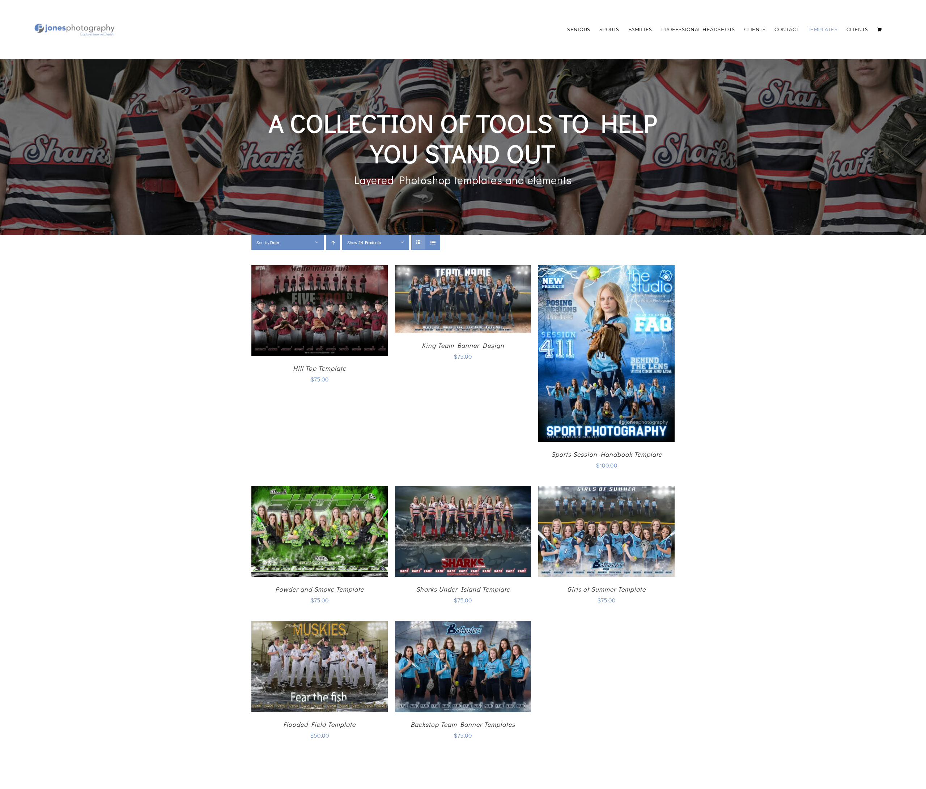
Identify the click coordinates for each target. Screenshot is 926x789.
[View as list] (433, 242)
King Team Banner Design (463, 345)
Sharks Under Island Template (463, 589)
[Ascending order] (333, 242)
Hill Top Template (319, 368)
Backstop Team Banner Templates (463, 724)
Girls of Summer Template (606, 589)
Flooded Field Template (319, 724)
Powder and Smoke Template (319, 589)
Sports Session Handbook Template (606, 454)
